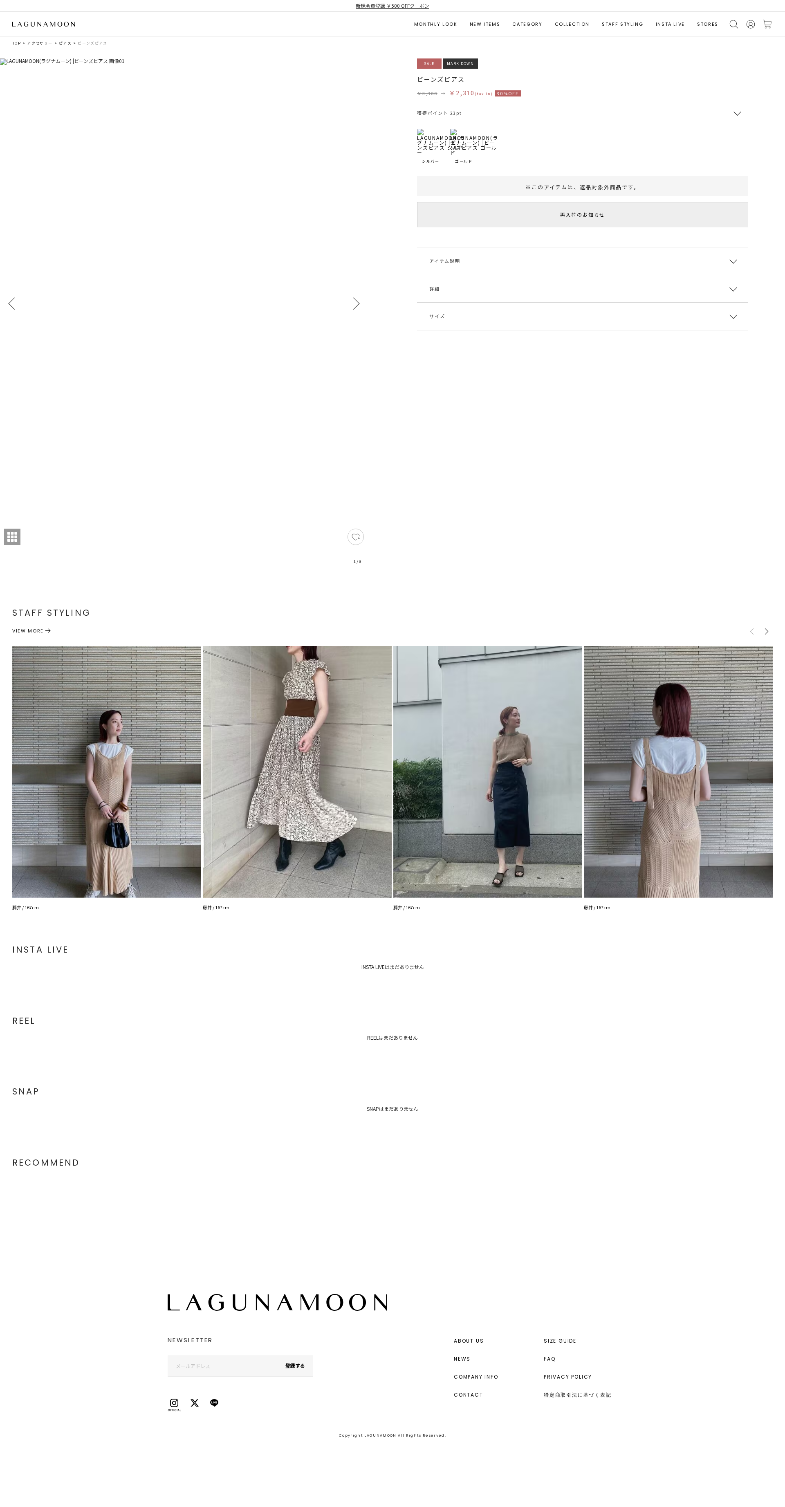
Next (355, 304)
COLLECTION (572, 24)
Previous (12, 304)
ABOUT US (469, 1340)
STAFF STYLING (622, 24)
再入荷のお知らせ (582, 214)
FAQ (549, 1358)
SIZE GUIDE (560, 1340)
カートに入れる (767, 24)
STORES (707, 24)
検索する (734, 24)
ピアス (65, 43)
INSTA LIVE (670, 24)
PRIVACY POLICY (568, 1376)
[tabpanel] (184, 316)
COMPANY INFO (476, 1376)
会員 (750, 24)
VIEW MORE (28, 631)
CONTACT (468, 1394)
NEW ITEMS (485, 24)
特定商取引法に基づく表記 (578, 1394)
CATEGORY (527, 24)
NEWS (462, 1358)
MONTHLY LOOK (436, 24)
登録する (295, 1365)
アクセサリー (39, 43)
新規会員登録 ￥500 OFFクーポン (392, 5)
